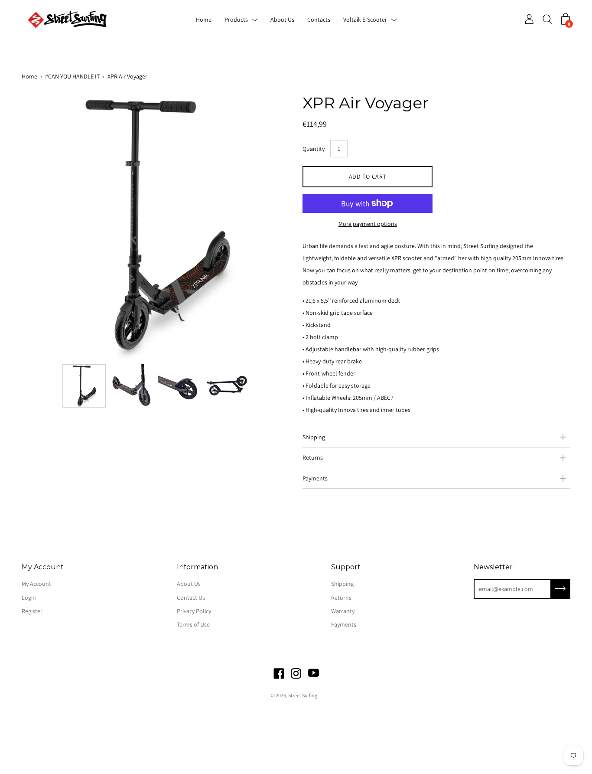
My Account (43, 567)
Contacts (318, 19)
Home (203, 19)
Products (236, 19)
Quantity (314, 149)
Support (346, 567)
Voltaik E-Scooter (365, 19)
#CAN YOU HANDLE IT (72, 76)
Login (29, 597)
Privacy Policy (194, 611)
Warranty (343, 611)
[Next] (267, 226)
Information (197, 567)
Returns (313, 457)
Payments (315, 478)
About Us (282, 19)
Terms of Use (193, 624)
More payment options (367, 224)
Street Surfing (303, 695)
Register (32, 611)
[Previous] (43, 226)
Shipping (314, 437)
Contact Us (191, 597)
